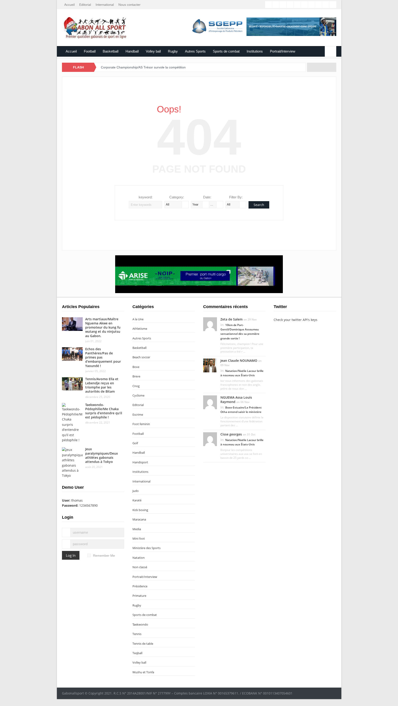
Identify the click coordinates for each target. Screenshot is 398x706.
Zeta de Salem (231, 319)
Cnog (136, 386)
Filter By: (236, 197)
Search (259, 205)
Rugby (173, 51)
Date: (207, 197)
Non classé (139, 567)
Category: (176, 197)
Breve (136, 376)
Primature (139, 596)
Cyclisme (138, 395)
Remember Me (104, 555)
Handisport (140, 462)
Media (136, 529)
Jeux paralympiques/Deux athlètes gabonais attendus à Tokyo (101, 455)
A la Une (137, 319)
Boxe (135, 367)
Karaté (136, 500)
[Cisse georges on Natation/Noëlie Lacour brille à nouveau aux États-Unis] (210, 439)
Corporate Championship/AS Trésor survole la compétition (143, 67)
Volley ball (153, 51)
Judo (135, 491)
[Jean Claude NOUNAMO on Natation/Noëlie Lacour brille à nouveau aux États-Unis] (210, 365)
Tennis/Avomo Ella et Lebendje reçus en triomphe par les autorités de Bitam (101, 385)
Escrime (137, 414)
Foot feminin (141, 424)
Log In (71, 555)
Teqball (137, 653)
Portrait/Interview (282, 51)
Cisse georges (231, 434)
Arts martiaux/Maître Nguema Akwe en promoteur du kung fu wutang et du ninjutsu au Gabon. (102, 327)
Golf (135, 443)
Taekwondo (140, 624)
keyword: (145, 197)
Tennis (136, 634)
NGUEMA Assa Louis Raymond (236, 399)
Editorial (85, 4)
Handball (132, 51)
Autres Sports (195, 51)
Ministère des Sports (146, 548)
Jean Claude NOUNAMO (238, 360)
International (105, 4)
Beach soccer (141, 357)
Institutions (255, 51)
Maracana (139, 519)
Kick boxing (140, 510)
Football (90, 51)
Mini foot (138, 538)
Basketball (110, 51)
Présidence (139, 586)
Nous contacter (129, 4)
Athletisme (139, 329)
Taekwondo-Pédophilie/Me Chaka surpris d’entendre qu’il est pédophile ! (103, 411)
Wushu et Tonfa (143, 672)
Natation (138, 558)
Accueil (69, 4)
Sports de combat (226, 51)
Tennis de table (142, 643)
